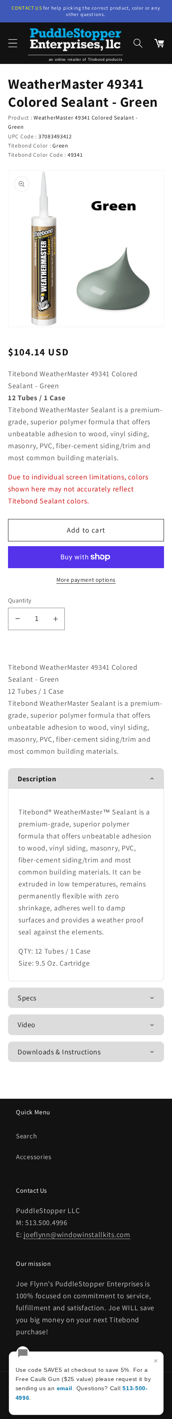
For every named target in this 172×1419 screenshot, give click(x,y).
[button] (13, 43)
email (65, 1388)
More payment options (86, 579)
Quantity (20, 600)
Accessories (34, 1156)
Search (26, 1136)
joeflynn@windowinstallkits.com (77, 1234)
